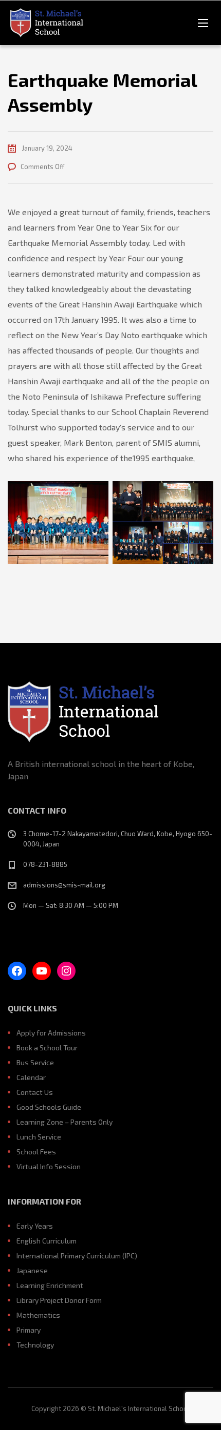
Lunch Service (38, 1136)
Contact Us (34, 1092)
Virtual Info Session (48, 1166)
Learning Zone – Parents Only (64, 1121)
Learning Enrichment (49, 1285)
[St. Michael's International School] (47, 23)
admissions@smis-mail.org (64, 885)
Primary (28, 1329)
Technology (35, 1344)
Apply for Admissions (51, 1032)
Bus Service (35, 1062)
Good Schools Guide (48, 1107)
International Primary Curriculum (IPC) (76, 1255)
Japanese (32, 1270)
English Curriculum (46, 1240)
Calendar (31, 1077)
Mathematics (38, 1315)
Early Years (34, 1225)
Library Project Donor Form (59, 1300)
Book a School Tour (47, 1047)
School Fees (36, 1151)
